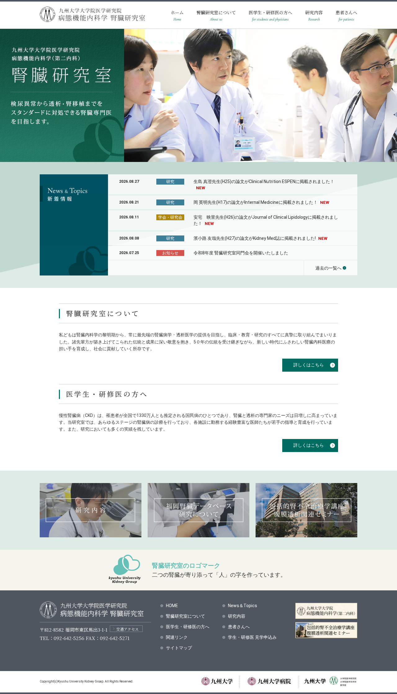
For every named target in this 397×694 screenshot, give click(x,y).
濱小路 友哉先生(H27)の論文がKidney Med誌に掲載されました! (260, 238)
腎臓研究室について (216, 12)
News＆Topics (242, 605)
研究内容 (314, 12)
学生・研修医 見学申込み (252, 637)
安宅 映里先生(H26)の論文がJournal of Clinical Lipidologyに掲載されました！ (266, 220)
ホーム (177, 12)
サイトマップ (179, 647)
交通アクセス (127, 629)
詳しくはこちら (308, 364)
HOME (172, 605)
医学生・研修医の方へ (270, 12)
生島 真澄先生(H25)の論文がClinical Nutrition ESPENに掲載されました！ (264, 184)
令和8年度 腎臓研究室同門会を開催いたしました (241, 252)
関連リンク (177, 637)
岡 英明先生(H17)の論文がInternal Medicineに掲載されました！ (261, 202)
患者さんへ (346, 12)
